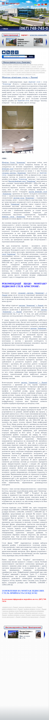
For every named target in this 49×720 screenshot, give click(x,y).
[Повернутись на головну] (4, 53)
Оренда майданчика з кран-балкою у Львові (23, 40)
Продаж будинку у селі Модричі (25, 632)
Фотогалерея (39, 7)
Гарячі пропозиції (10, 35)
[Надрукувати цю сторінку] (12, 53)
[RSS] (8, 53)
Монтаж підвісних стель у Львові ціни (16, 62)
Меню (5, 29)
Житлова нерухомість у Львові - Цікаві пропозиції (23, 627)
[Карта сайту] (17, 53)
